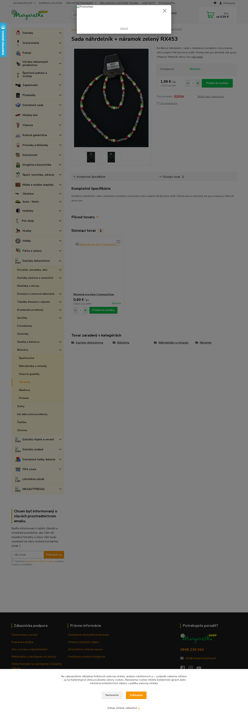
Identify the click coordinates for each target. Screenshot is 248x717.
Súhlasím (136, 695)
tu (139, 708)
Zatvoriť (124, 28)
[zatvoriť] (165, 11)
